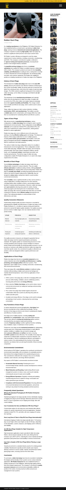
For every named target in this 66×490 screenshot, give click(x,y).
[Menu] (60, 5)
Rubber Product (8, 42)
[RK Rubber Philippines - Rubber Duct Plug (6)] (23, 25)
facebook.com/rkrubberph (57, 144)
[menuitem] (60, 5)
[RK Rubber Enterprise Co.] (7, 5)
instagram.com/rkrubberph (57, 148)
